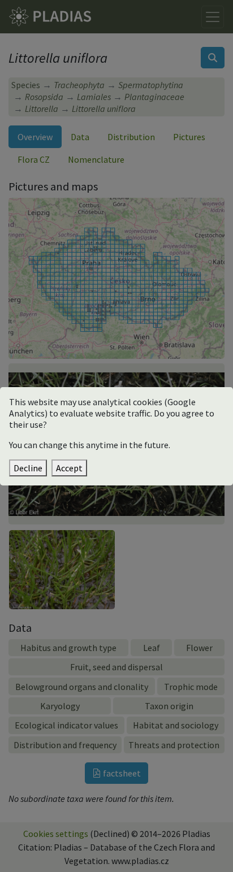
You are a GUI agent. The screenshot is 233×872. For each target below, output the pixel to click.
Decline (28, 468)
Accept (69, 468)
